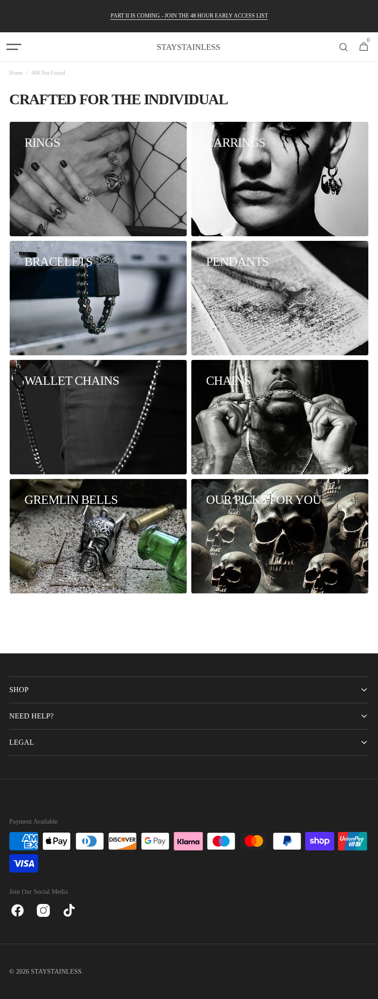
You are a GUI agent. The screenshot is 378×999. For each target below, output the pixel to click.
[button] (14, 47)
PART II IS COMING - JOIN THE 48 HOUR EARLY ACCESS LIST (189, 15)
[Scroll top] (367, 988)
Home (16, 73)
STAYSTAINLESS (56, 971)
